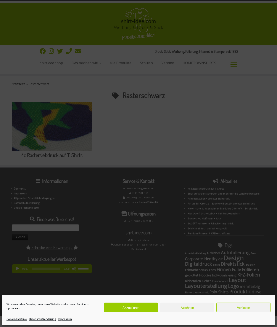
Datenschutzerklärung (42, 319)
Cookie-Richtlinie (16, 319)
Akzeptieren (130, 307)
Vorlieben (243, 307)
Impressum (65, 319)
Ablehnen (187, 307)
